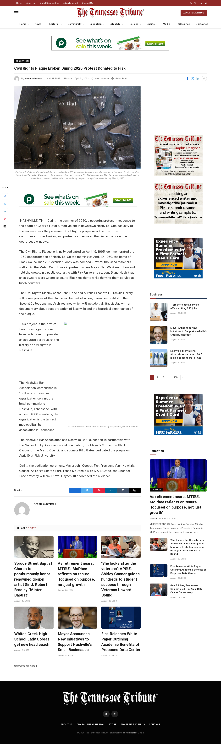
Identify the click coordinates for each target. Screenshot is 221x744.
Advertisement (70, 3)
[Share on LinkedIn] (197, 78)
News (38, 24)
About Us (30, 3)
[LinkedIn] (5, 211)
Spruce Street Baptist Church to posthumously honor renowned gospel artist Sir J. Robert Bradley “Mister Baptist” (33, 579)
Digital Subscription (49, 3)
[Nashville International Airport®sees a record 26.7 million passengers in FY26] (158, 358)
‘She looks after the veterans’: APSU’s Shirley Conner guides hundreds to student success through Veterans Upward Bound (120, 579)
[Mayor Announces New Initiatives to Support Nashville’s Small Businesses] (77, 618)
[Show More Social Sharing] (204, 78)
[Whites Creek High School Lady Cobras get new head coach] (34, 618)
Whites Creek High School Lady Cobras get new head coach (32, 639)
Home (19, 3)
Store (113, 724)
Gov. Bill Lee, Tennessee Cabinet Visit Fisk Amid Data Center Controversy (186, 589)
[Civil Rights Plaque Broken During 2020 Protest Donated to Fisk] (77, 127)
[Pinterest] (5, 218)
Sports (151, 24)
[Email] (5, 226)
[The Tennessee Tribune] (110, 13)
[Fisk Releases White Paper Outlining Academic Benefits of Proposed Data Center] (121, 618)
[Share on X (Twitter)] (192, 78)
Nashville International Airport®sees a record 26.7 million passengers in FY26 (186, 354)
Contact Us (87, 3)
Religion (133, 24)
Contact (154, 724)
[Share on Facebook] (187, 78)
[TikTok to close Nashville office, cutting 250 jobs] (158, 312)
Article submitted (33, 78)
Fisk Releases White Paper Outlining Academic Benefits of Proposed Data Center (120, 642)
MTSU (155, 518)
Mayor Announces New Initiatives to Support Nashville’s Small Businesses (75, 642)
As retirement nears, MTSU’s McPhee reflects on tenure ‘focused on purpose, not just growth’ (76, 574)
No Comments (102, 78)
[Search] (205, 3)
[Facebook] (5, 196)
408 (175, 377)
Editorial (54, 24)
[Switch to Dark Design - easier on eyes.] (201, 3)
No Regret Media (135, 733)
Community (74, 24)
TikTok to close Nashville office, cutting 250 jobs (184, 306)
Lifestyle (115, 24)
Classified (184, 24)
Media (166, 24)
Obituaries (202, 24)
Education (96, 24)
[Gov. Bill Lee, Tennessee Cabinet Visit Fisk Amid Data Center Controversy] (158, 590)
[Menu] (16, 12)
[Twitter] (5, 204)
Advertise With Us (193, 13)
